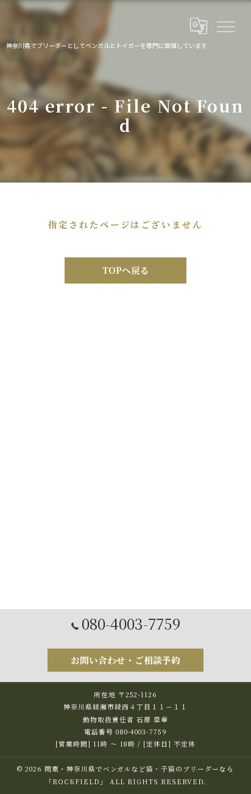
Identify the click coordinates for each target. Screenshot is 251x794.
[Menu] (225, 25)
